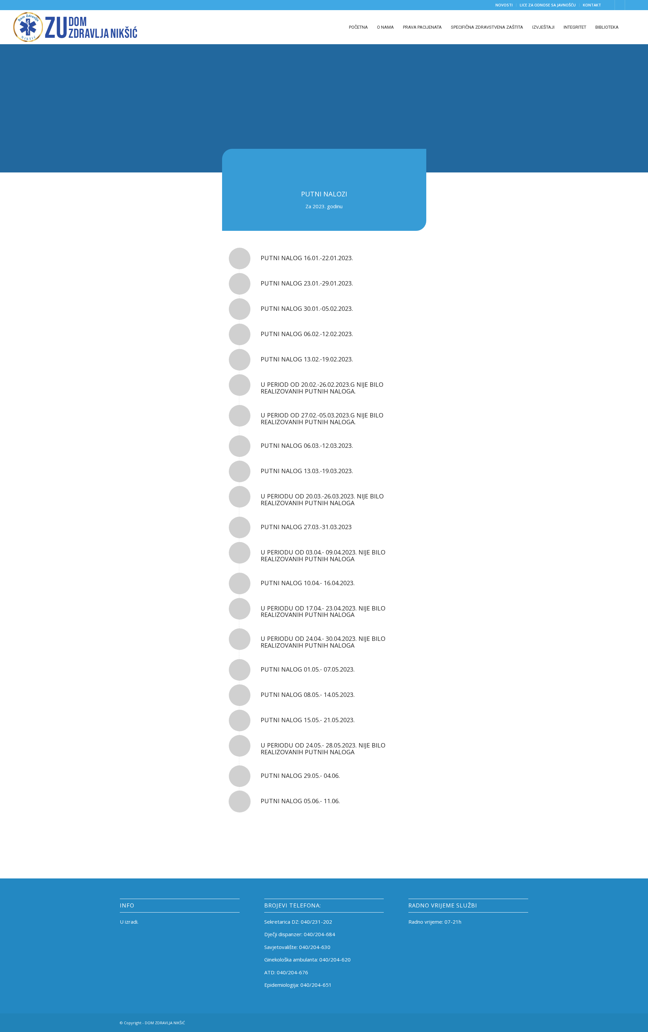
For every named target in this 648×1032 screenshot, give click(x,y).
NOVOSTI (504, 4)
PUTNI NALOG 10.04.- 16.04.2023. (308, 583)
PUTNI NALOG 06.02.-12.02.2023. (307, 334)
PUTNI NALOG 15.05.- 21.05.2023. (308, 720)
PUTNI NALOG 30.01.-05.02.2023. (307, 308)
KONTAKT (592, 4)
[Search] (629, 27)
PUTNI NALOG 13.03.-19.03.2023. (307, 471)
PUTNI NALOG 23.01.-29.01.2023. (307, 283)
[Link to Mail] (630, 5)
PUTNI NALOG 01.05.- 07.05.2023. (308, 669)
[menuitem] (504, 5)
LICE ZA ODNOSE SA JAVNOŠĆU (548, 4)
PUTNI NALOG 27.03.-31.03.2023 (306, 527)
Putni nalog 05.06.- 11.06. (300, 801)
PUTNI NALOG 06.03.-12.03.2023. (307, 445)
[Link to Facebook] (610, 5)
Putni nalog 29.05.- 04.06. (300, 775)
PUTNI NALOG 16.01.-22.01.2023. (307, 258)
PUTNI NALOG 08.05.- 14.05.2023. (308, 694)
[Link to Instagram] (620, 5)
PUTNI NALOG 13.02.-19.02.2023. (307, 359)
